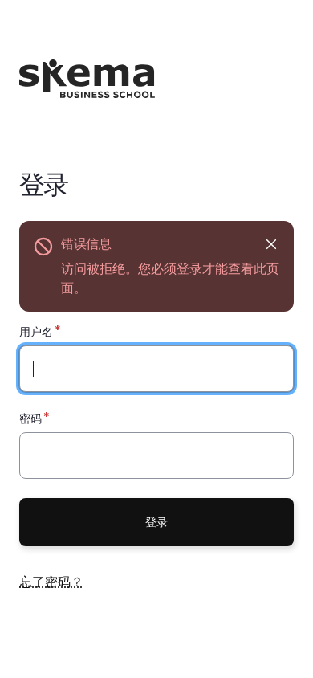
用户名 (36, 331)
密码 (30, 418)
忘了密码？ (51, 582)
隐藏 (271, 243)
